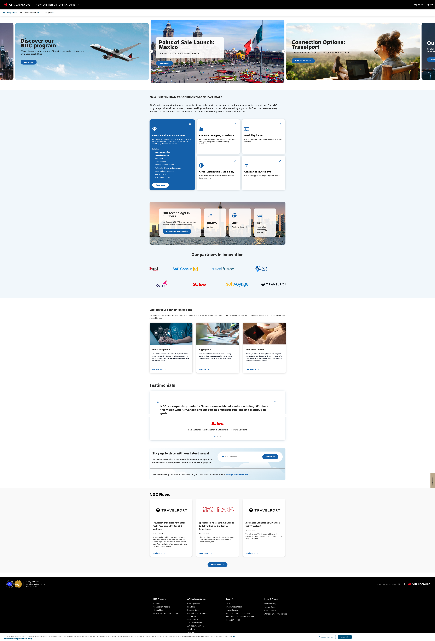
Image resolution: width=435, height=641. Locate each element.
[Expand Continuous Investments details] (280, 160)
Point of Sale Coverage (197, 613)
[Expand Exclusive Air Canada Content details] (189, 124)
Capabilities (158, 610)
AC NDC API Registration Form (166, 613)
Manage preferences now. (237, 474)
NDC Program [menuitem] (9, 12)
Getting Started (194, 603)
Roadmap (191, 607)
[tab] (213, 80)
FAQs (228, 603)
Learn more (28, 62)
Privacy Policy (270, 604)
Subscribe (270, 456)
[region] (217, 637)
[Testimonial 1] (214, 436)
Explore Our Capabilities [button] (177, 231)
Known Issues (232, 610)
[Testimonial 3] (220, 436)
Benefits (156, 603)
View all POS (164, 63)
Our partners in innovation (217, 254)
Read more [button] (157, 553)
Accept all (344, 637)
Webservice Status (234, 607)
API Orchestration (194, 622)
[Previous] (151, 51)
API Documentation (195, 626)
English (417, 4)
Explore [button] (202, 369)
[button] (149, 415)
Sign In (430, 4)
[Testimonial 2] (217, 436)
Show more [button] (216, 564)
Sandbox (191, 629)
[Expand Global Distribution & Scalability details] (235, 160)
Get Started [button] (157, 369)
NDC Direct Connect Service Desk (240, 616)
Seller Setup (192, 619)
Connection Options (161, 607)
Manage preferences (326, 637)
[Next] (284, 51)
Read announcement (303, 61)
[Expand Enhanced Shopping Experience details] (235, 124)
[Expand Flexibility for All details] (280, 124)
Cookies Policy (270, 610)
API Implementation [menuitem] (29, 12)
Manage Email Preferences (275, 614)
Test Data (191, 632)
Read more (160, 185)
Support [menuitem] (48, 12)
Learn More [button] (251, 369)
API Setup (191, 616)
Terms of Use (270, 607)
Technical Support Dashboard (238, 613)
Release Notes (193, 610)
